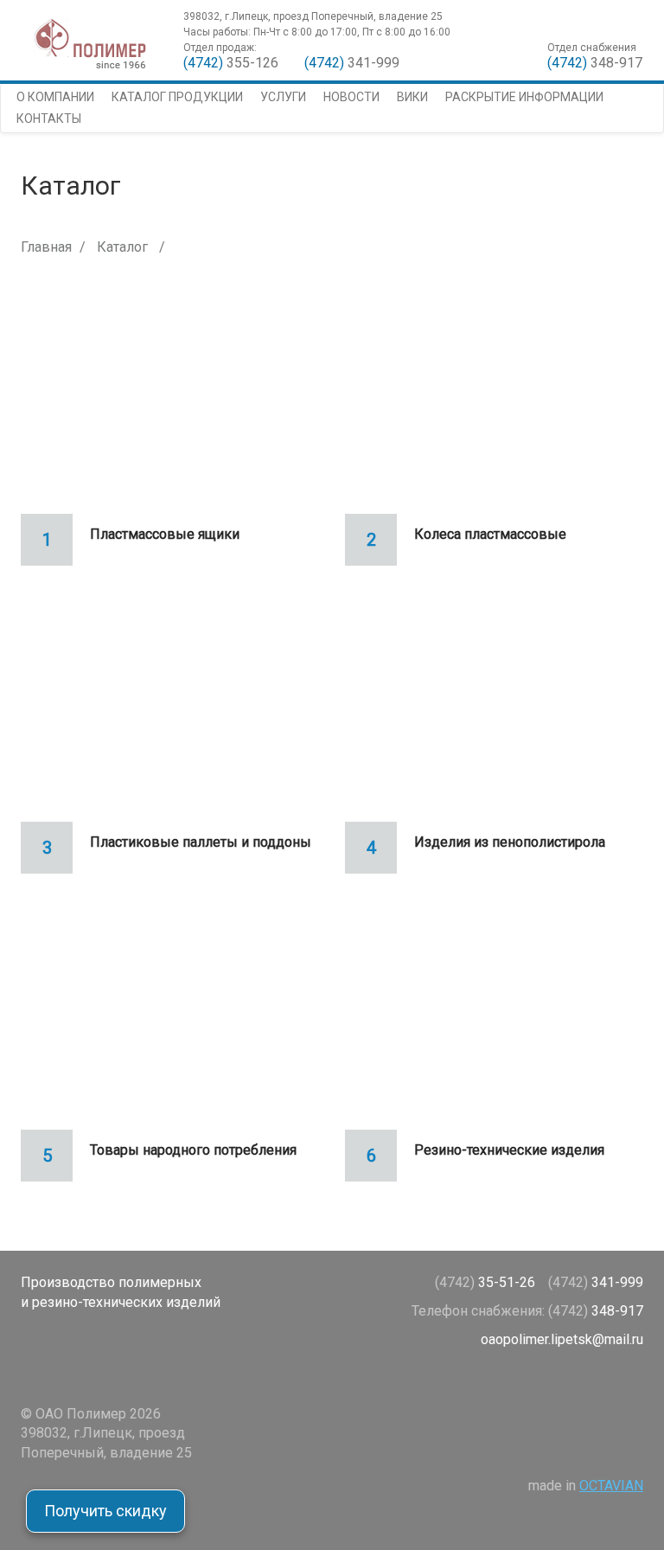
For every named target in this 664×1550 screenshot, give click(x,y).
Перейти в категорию (170, 402)
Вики (412, 97)
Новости (351, 97)
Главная (46, 247)
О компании (55, 97)
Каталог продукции (177, 97)
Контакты (48, 118)
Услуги (283, 97)
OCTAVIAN (611, 1485)
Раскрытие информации (524, 97)
